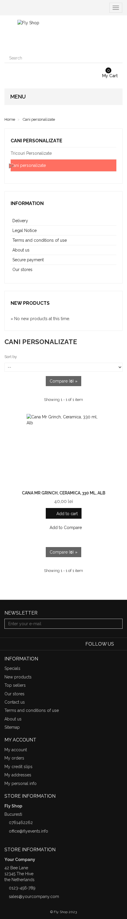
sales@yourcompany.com (34, 896)
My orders (14, 758)
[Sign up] (117, 624)
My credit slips (18, 766)
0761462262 (21, 822)
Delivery (20, 220)
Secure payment (28, 259)
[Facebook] (119, 644)
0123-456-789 (22, 888)
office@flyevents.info (28, 831)
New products (30, 303)
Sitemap (12, 727)
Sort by (10, 356)
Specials (12, 668)
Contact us (14, 702)
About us (21, 250)
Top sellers (15, 685)
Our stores (22, 269)
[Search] (118, 58)
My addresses (17, 775)
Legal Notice (24, 230)
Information (27, 203)
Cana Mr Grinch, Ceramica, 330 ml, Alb (63, 493)
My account (15, 749)
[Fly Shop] (63, 34)
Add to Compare (65, 527)
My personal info (20, 783)
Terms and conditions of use (39, 240)
